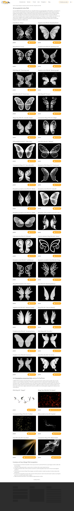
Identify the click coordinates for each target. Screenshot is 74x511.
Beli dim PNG (57, 457)
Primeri (34, 2)
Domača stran (22, 2)
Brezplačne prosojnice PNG (23, 378)
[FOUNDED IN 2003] (6, 2)
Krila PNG (32, 42)
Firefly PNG (32, 433)
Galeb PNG (32, 409)
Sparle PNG (57, 433)
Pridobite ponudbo (64, 2)
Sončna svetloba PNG (30, 457)
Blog (49, 2)
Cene (38, 2)
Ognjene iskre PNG (56, 409)
